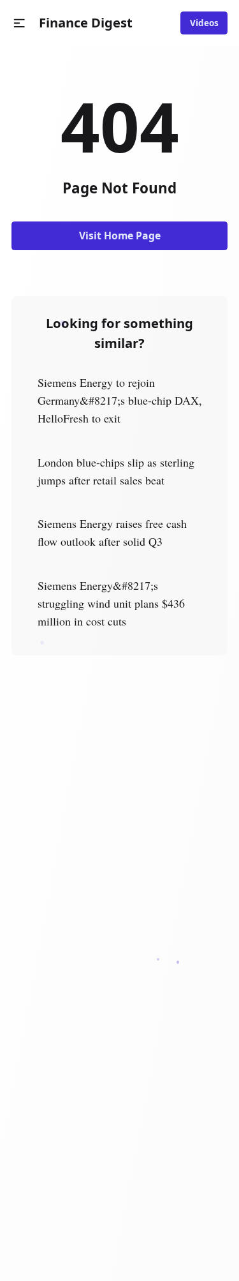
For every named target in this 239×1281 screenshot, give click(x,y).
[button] (19, 23)
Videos (204, 23)
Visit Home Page (120, 235)
